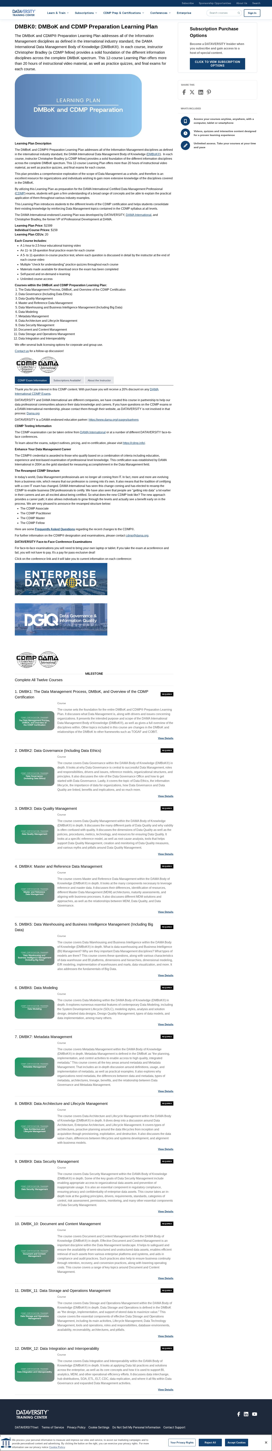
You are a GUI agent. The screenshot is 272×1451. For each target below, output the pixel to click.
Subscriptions (84, 13)
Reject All (210, 1442)
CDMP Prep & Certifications (122, 13)
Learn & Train (56, 13)
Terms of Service (52, 1427)
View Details (165, 738)
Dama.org (33, 413)
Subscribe (188, 3)
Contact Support (174, 1427)
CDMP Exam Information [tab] (32, 380)
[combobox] (224, 13)
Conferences (158, 13)
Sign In (252, 12)
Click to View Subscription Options (217, 63)
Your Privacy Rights (182, 1442)
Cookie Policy (57, 1447)
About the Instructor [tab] (99, 380)
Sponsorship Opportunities (215, 3)
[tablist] (94, 380)
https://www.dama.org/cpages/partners (114, 419)
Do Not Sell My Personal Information (136, 1427)
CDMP (20, 193)
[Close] (266, 1442)
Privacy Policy (76, 1427)
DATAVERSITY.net (26, 1427)
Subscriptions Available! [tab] (67, 380)
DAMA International (138, 214)
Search (256, 3)
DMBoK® (153, 154)
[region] (136, 1443)
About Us (241, 3)
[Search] (238, 13)
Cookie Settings (98, 1427)
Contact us (22, 351)
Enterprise (184, 13)
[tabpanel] (94, 528)
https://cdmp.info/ (134, 443)
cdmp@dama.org (137, 535)
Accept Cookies (237, 1442)
